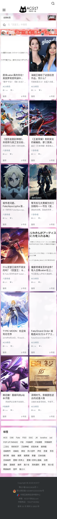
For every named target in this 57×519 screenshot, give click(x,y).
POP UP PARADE (10, 442)
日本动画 (41, 455)
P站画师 (6, 406)
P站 (21, 442)
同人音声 (31, 451)
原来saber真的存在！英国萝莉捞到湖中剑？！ (14, 78)
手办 (52, 451)
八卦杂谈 (6, 150)
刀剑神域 (25, 446)
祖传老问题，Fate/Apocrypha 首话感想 (14, 206)
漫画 (5, 464)
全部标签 (7, 18)
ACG (5, 437)
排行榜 (6, 455)
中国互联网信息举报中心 (30, 495)
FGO (24, 437)
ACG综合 (6, 86)
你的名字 (15, 446)
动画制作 (7, 451)
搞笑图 (26, 455)
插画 (13, 455)
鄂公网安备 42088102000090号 (30, 491)
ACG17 (36, 483)
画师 (19, 464)
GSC (31, 437)
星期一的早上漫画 (34, 460)
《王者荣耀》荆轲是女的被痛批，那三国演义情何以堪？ (42, 142)
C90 (12, 437)
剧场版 (44, 446)
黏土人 (22, 469)
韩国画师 (7, 469)
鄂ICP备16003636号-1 (28, 487)
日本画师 (7, 460)
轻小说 (51, 464)
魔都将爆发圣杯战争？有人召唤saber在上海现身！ (42, 270)
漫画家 (12, 464)
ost (51, 437)
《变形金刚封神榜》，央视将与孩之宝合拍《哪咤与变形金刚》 (13, 142)
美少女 (26, 464)
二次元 (6, 446)
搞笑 (19, 455)
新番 (34, 455)
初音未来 (34, 446)
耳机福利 (35, 464)
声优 (39, 451)
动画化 (16, 451)
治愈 (46, 460)
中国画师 (48, 442)
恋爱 (45, 451)
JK (36, 437)
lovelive (43, 437)
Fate (18, 437)
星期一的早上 (18, 460)
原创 (23, 451)
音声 (15, 469)
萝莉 (43, 464)
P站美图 (38, 442)
